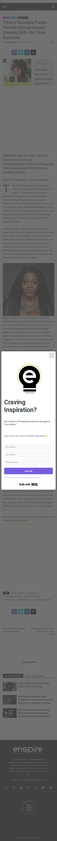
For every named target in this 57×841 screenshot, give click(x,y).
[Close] (52, 355)
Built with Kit (28, 484)
